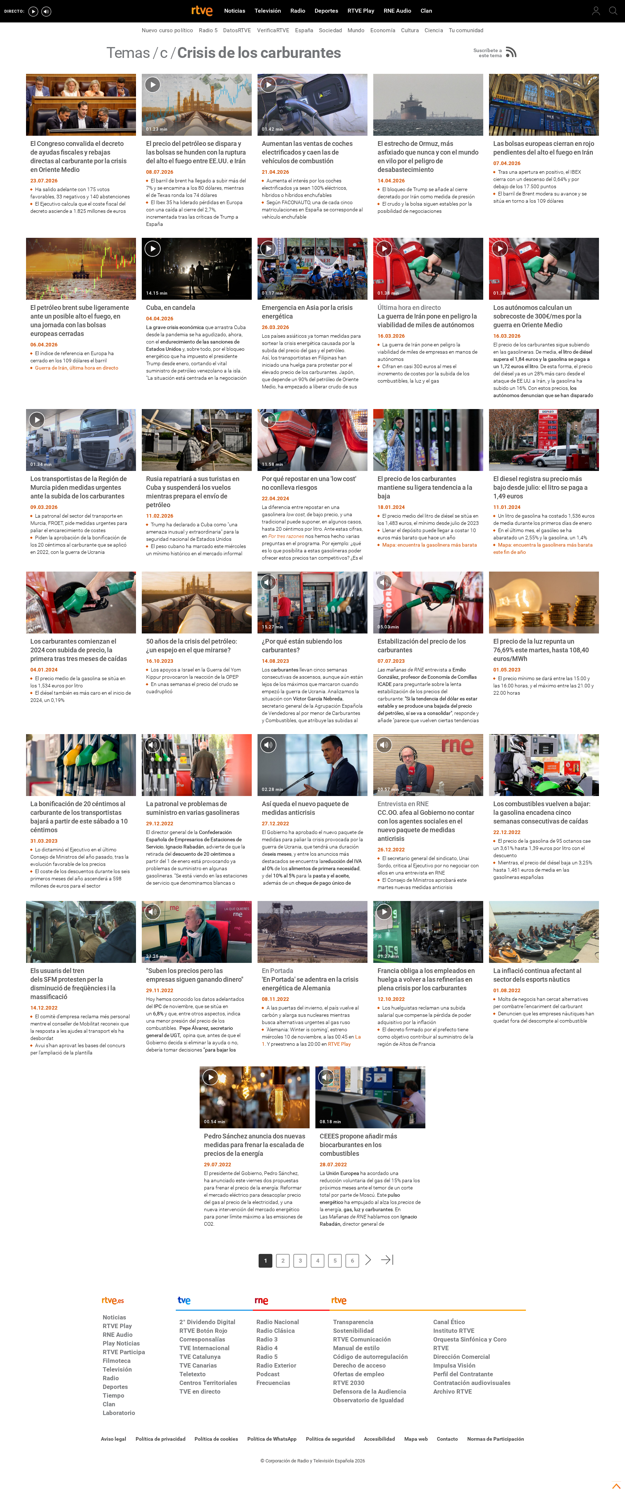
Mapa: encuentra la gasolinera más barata (429, 545)
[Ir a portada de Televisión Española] (214, 1302)
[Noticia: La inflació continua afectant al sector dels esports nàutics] (544, 962)
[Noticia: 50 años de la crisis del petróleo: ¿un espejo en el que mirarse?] (197, 633)
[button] (234, 1259)
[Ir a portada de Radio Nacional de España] (291, 1302)
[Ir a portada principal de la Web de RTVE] (137, 1300)
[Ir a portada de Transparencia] (427, 1302)
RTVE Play (339, 1044)
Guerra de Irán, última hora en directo (76, 368)
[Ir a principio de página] (616, 1486)
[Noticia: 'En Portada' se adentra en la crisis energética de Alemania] (312, 974)
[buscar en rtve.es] (613, 10)
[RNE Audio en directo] (46, 11)
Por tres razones (286, 536)
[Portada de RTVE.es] (202, 11)
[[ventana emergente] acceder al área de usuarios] (596, 10)
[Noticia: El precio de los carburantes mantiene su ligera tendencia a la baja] (428, 478)
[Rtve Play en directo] (33, 11)
